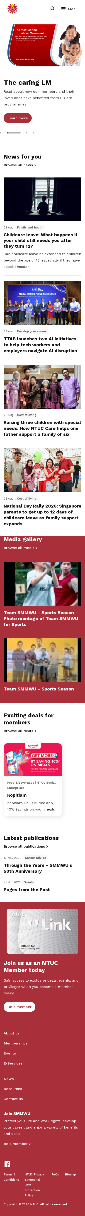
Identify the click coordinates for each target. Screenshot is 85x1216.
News (9, 1079)
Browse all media (19, 548)
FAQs (55, 1174)
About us (11, 1033)
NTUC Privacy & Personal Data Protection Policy (34, 1185)
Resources (13, 1089)
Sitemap (70, 1174)
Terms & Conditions (11, 1177)
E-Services (13, 1063)
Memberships (15, 1043)
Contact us (13, 1099)
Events (10, 1053)
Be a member (16, 1144)
